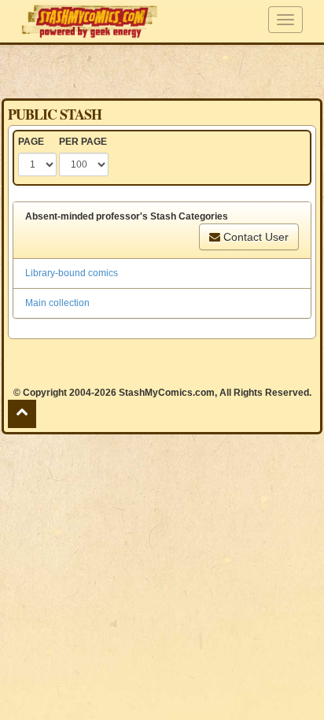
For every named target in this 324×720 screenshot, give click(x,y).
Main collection (57, 302)
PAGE (31, 141)
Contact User (254, 237)
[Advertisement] (162, 70)
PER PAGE (83, 141)
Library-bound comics (71, 273)
